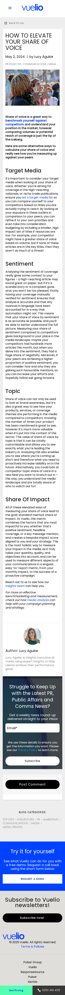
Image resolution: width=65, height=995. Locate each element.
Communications (34, 64)
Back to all (16, 23)
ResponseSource (32, 972)
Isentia (32, 982)
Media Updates (12, 827)
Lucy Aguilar (43, 56)
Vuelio (32, 967)
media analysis (38, 600)
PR (19, 64)
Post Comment (32, 784)
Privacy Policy (27, 750)
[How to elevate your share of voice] (32, 88)
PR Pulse (10, 64)
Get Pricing (16, 990)
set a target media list (37, 197)
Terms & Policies (32, 946)
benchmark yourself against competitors (26, 122)
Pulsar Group (32, 962)
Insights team (15, 586)
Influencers (25, 819)
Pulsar (32, 977)
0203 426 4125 (51, 990)
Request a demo (32, 879)
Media (52, 64)
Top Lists (8, 819)
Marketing (50, 819)
